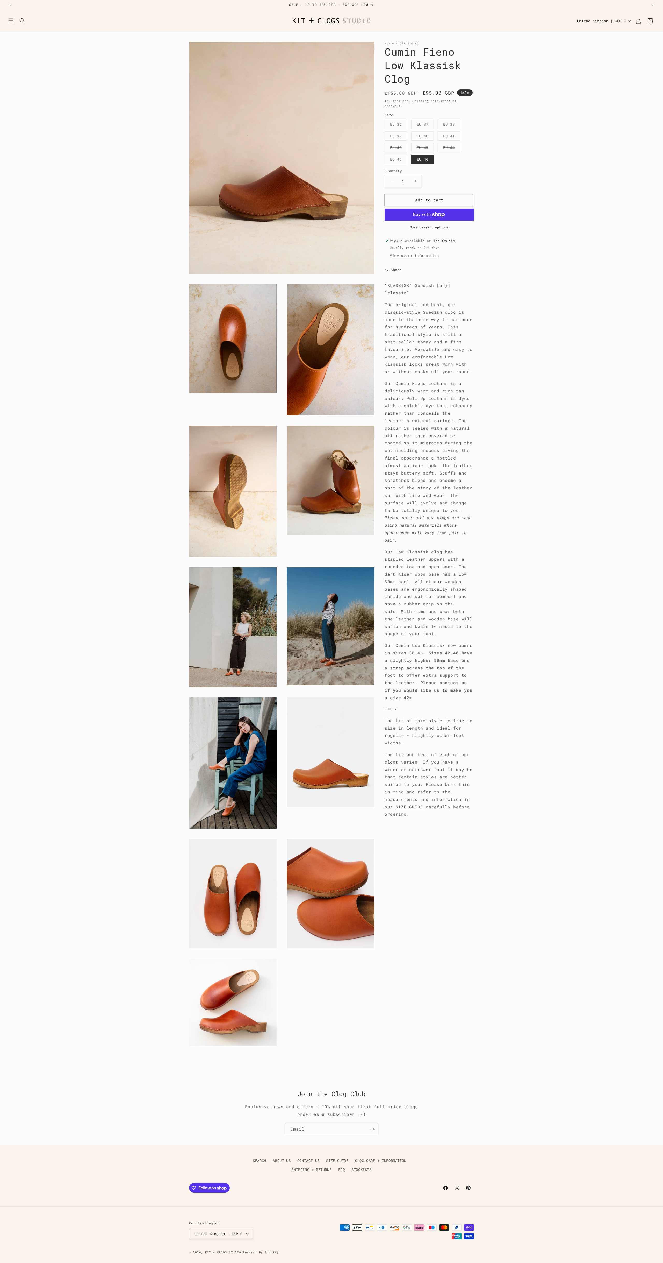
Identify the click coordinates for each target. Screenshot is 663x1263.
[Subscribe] (372, 1129)
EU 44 (451, 148)
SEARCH (259, 1160)
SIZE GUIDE (409, 806)
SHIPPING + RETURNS (311, 1169)
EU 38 (451, 125)
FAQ (341, 1169)
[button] (11, 20)
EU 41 (451, 137)
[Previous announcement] (10, 5)
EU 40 (425, 137)
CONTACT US (308, 1160)
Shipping (421, 100)
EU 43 (425, 148)
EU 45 (398, 160)
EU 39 (398, 137)
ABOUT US (282, 1160)
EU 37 (425, 125)
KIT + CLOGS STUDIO (223, 1252)
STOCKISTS (361, 1169)
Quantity (393, 170)
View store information (414, 255)
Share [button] (396, 269)
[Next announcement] (653, 5)
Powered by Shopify (261, 1252)
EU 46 (422, 159)
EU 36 (398, 125)
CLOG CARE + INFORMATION (380, 1160)
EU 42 (398, 148)
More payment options (429, 227)
